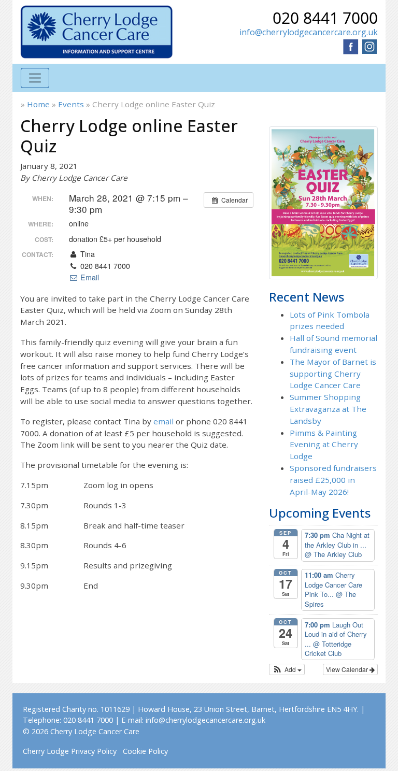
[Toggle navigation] (35, 78)
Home (38, 104)
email (163, 421)
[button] (286, 669)
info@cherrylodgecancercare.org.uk (308, 32)
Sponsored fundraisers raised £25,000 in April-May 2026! (333, 480)
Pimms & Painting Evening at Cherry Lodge (324, 444)
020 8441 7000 (325, 17)
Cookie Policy (145, 751)
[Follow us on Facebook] (351, 45)
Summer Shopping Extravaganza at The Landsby (328, 409)
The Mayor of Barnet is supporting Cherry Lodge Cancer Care (333, 373)
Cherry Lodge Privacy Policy (70, 751)
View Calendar (347, 669)
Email (88, 277)
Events (71, 104)
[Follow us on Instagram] (369, 45)
